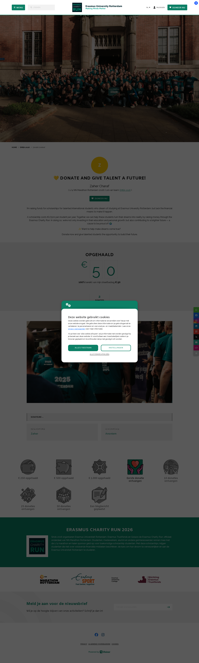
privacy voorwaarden (76, 329)
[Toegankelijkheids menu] (196, 3)
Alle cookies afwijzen (99, 354)
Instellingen (116, 348)
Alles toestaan (83, 348)
